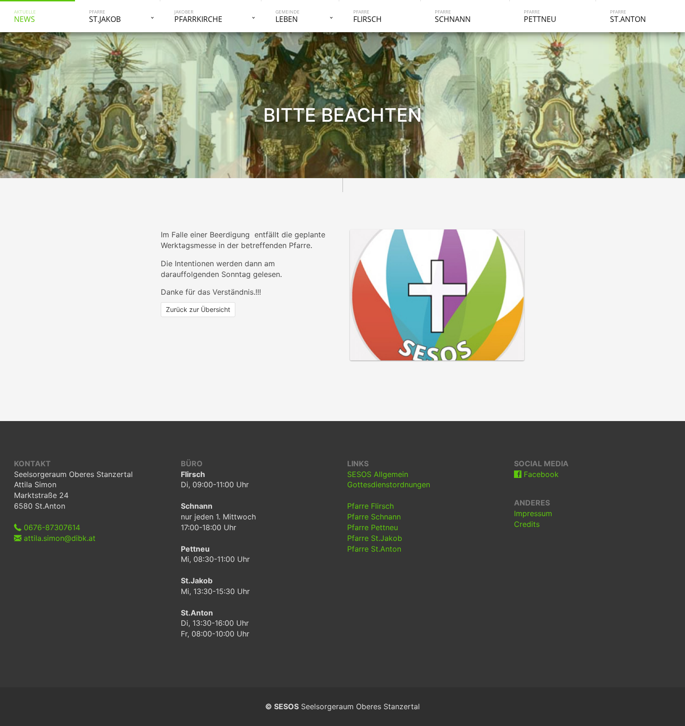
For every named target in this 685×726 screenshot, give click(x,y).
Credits (527, 524)
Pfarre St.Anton (374, 548)
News (25, 16)
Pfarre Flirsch (370, 506)
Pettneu (540, 16)
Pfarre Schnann (374, 516)
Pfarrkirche (198, 16)
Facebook (540, 474)
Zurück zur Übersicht (198, 309)
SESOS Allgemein (377, 474)
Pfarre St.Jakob (374, 538)
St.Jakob (105, 16)
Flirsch (367, 16)
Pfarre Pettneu (372, 527)
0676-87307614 (50, 527)
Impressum (533, 513)
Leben (287, 16)
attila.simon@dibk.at (58, 538)
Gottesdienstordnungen (388, 484)
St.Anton (628, 16)
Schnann (453, 16)
